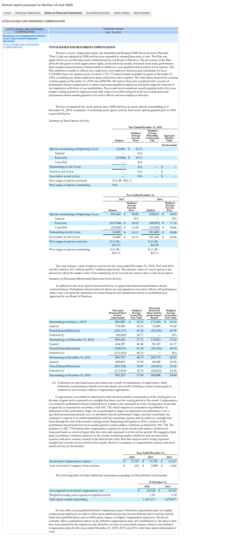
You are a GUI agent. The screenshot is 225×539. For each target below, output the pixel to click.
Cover (7, 13)
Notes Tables (122, 13)
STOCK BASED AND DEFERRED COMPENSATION (21, 46)
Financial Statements (27, 13)
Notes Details (142, 13)
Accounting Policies (98, 13)
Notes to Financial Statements (63, 13)
